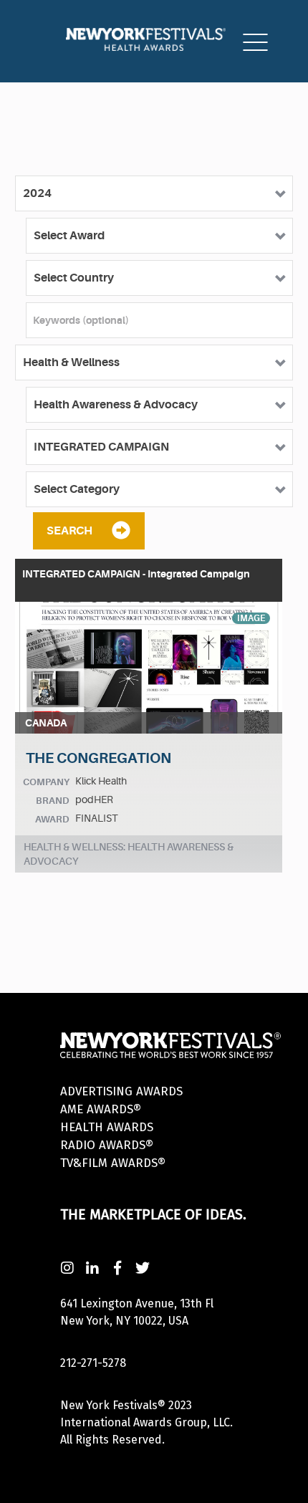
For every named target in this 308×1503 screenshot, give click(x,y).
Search (69, 530)
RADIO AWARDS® (106, 1145)
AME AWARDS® (100, 1109)
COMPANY (46, 782)
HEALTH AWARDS (106, 1127)
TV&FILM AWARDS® (112, 1163)
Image (251, 618)
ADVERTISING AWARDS (121, 1091)
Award (52, 819)
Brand (52, 800)
